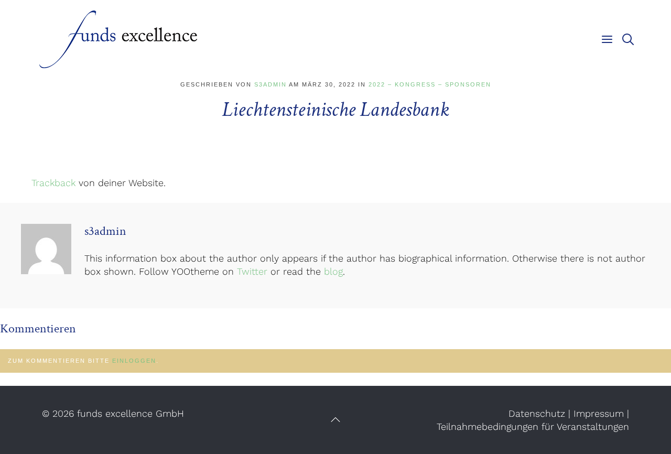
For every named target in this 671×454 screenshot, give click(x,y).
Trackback (53, 182)
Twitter (252, 271)
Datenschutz (536, 413)
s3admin (270, 84)
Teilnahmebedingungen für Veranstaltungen (533, 426)
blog (333, 271)
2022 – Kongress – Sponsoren (430, 84)
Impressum (598, 413)
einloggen (134, 361)
